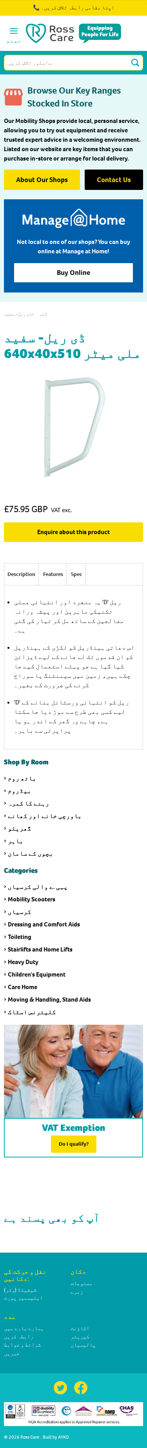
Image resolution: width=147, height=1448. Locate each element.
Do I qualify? (74, 1144)
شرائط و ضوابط (22, 1345)
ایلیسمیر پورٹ (23, 1298)
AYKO (63, 1437)
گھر (43, 314)
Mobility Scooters (31, 899)
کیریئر (80, 1336)
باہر (16, 841)
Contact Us (114, 179)
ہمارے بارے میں (24, 1328)
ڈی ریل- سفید (18, 314)
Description (21, 574)
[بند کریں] (118, 11)
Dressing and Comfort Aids (44, 924)
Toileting (19, 937)
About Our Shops (42, 179)
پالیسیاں (83, 1345)
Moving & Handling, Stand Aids (49, 999)
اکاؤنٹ (80, 1328)
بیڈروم (19, 791)
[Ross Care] (73, 33)
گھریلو (19, 828)
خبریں (12, 1353)
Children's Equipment (36, 974)
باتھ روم (22, 778)
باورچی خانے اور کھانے (45, 816)
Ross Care (29, 1437)
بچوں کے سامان (30, 853)
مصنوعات (82, 1283)
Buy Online (73, 272)
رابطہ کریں (18, 1336)
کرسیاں (19, 912)
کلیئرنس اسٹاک (32, 1012)
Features (53, 574)
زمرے (77, 1292)
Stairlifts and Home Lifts (40, 949)
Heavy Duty (23, 962)
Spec (76, 574)
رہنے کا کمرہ (28, 803)
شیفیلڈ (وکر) (20, 1290)
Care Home (22, 987)
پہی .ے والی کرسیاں (38, 887)
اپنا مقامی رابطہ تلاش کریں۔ (77, 7)
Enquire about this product (73, 532)
